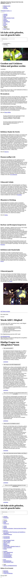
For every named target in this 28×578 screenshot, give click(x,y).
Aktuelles (5, 14)
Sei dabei (5, 24)
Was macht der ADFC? (8, 348)
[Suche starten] (2, 40)
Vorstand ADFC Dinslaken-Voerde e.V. (11, 546)
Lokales (5, 19)
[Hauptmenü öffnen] (3, 12)
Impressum (5, 570)
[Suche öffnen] (2, 12)
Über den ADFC (6, 541)
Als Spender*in (6, 553)
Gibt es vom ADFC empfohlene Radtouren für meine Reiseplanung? (15, 486)
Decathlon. (19, 194)
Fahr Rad (5, 15)
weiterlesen (5, 361)
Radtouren (5, 20)
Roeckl (2, 261)
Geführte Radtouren (7, 534)
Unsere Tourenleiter (7, 547)
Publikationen (6, 545)
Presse (4, 25)
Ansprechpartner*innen (8, 562)
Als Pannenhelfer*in (7, 557)
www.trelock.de (13, 174)
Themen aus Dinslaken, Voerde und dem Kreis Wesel (14, 528)
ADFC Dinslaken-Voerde (8, 18)
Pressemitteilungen (7, 560)
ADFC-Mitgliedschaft (8, 552)
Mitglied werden (6, 6)
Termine (5, 527)
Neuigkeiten (5, 517)
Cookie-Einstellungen (8, 573)
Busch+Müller (8, 112)
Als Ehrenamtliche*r (7, 554)
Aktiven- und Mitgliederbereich (10, 565)
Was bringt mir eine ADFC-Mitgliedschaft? (12, 364)
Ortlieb (10, 281)
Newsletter (5, 8)
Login (4, 22)
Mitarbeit (5, 544)
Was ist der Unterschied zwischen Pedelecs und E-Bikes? (15, 453)
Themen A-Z (6, 523)
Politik (4, 16)
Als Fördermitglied (7, 556)
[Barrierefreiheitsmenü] (1, 12)
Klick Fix (7, 151)
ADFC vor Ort (6, 542)
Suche (4, 29)
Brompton (3, 244)
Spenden (5, 7)
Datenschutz (6, 572)
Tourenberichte (6, 21)
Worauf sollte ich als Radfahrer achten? (11, 423)
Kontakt (5, 548)
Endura (6, 215)
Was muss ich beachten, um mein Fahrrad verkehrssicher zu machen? (15, 393)
